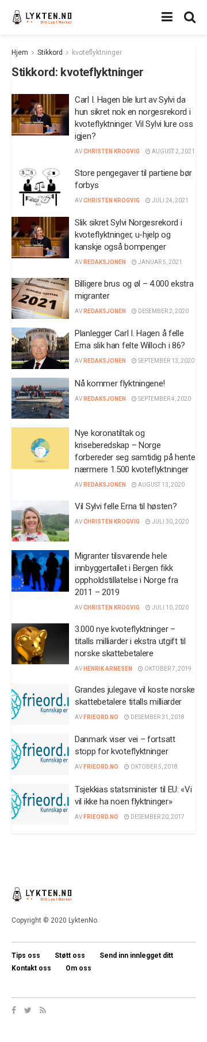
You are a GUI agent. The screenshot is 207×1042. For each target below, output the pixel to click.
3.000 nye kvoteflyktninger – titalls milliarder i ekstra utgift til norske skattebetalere (130, 641)
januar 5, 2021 (159, 262)
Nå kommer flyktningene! (120, 383)
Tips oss (26, 955)
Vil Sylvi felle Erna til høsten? (126, 506)
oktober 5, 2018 (153, 766)
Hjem (20, 52)
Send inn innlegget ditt (136, 955)
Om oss (78, 968)
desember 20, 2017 (157, 817)
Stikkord (50, 52)
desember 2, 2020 (163, 311)
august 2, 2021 (173, 151)
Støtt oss (70, 955)
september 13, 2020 (165, 361)
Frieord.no (100, 717)
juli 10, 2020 (170, 607)
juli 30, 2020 (170, 521)
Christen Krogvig (111, 151)
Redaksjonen (104, 262)
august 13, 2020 (161, 484)
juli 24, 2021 (170, 200)
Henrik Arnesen (107, 668)
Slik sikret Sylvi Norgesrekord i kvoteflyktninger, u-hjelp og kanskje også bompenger (128, 234)
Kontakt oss (31, 968)
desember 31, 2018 (157, 717)
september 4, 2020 (164, 399)
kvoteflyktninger (97, 52)
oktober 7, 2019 (167, 668)
